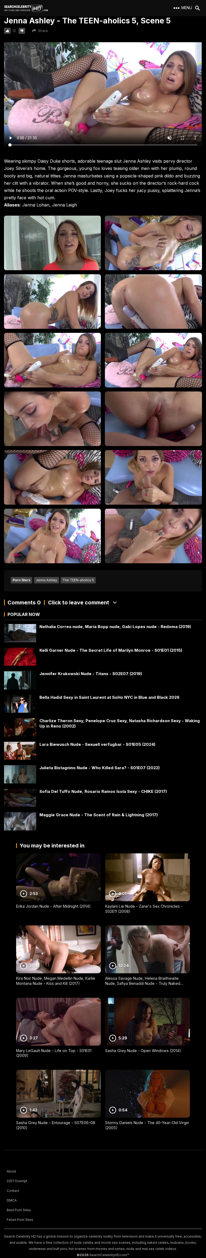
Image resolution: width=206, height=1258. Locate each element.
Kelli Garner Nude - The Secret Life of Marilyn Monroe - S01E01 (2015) (110, 650)
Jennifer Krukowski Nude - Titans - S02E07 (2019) (90, 673)
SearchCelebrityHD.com (108, 1255)
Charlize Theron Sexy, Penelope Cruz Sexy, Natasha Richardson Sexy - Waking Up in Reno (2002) (119, 723)
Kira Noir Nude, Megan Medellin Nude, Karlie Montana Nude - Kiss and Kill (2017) (55, 981)
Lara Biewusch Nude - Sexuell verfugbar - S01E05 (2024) (97, 744)
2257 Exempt (17, 1181)
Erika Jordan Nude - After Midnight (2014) (53, 906)
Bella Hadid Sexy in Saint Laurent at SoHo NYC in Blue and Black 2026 (109, 697)
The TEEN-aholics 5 (78, 580)
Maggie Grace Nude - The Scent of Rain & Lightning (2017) (98, 814)
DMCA (12, 1200)
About (11, 1171)
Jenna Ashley (46, 580)
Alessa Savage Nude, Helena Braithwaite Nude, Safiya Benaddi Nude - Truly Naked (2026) (142, 983)
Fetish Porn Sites (20, 1220)
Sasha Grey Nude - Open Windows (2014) (143, 1050)
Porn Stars (21, 580)
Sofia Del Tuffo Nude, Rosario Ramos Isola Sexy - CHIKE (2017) (103, 791)
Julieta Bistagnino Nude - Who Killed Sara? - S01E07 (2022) (99, 767)
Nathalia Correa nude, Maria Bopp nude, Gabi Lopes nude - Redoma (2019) (115, 626)
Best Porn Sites (19, 1210)
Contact (13, 1191)
